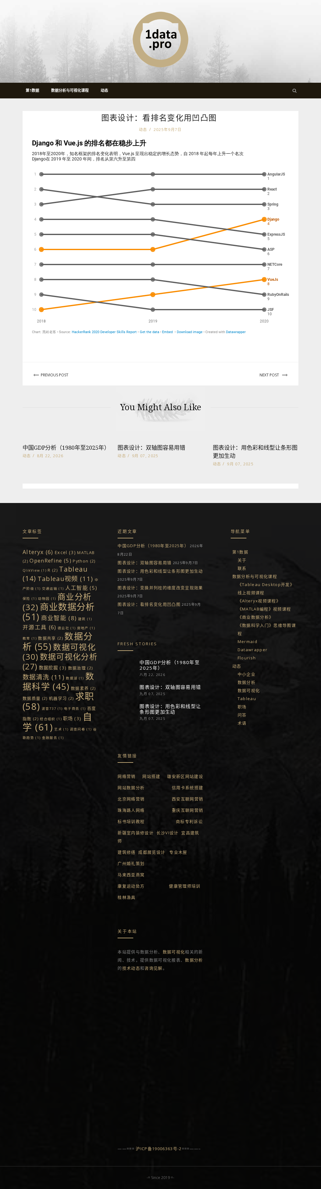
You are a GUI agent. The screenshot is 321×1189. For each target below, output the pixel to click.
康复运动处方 (131, 886)
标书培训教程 (131, 821)
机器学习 (61, 698)
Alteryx (38, 552)
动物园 (47, 598)
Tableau (247, 698)
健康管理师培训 (184, 886)
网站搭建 (151, 776)
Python (84, 561)
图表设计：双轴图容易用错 (151, 447)
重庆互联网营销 (187, 810)
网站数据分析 (131, 787)
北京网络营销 (131, 799)
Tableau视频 (65, 578)
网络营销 (126, 776)
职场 (72, 718)
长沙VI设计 (167, 832)
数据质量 (35, 698)
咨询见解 (153, 968)
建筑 (85, 619)
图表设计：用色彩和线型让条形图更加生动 (160, 571)
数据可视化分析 (60, 661)
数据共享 (50, 638)
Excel (65, 552)
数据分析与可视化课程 (254, 576)
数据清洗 (44, 677)
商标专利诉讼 (189, 821)
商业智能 (59, 618)
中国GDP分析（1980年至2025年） (66, 447)
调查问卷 (81, 729)
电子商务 (75, 708)
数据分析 (194, 960)
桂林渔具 (126, 897)
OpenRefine (50, 560)
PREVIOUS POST (54, 375)
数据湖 (75, 678)
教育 (30, 638)
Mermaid (247, 641)
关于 (242, 560)
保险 (30, 598)
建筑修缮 (126, 852)
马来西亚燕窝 (131, 874)
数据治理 (80, 668)
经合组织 (51, 719)
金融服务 (53, 738)
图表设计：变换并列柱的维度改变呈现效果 (160, 587)
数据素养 (83, 688)
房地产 (86, 628)
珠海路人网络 (131, 810)
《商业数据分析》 (256, 617)
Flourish (247, 658)
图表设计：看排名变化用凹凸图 (149, 604)
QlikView (34, 570)
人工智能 (81, 587)
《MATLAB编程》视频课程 (264, 609)
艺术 (61, 729)
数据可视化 (174, 952)
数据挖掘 (53, 668)
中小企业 (246, 674)
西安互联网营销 (187, 799)
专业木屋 (178, 852)
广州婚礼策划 (131, 863)
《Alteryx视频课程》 (259, 601)
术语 (242, 723)
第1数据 (240, 552)
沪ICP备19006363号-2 (159, 1148)
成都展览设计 (151, 852)
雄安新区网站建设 (185, 776)
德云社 (67, 628)
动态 (143, 129)
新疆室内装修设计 (136, 832)
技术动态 (131, 968)
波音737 (52, 708)
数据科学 (58, 681)
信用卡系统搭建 (187, 787)
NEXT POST (269, 375)
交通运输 (53, 588)
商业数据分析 (59, 612)
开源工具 (39, 627)
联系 (242, 568)
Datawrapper (253, 649)
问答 (242, 715)
